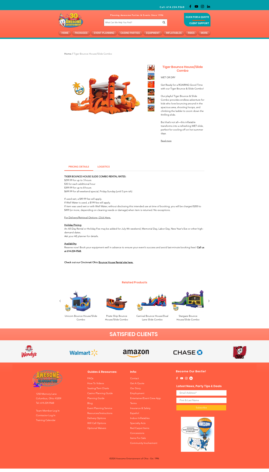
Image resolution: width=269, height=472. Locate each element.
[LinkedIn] (208, 6)
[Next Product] (209, 301)
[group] (134, 305)
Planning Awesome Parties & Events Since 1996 (136, 15)
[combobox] (135, 22)
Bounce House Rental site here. (116, 262)
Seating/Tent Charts (98, 388)
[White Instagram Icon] (186, 378)
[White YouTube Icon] (181, 378)
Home (67, 53)
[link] (78, 166)
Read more (166, 140)
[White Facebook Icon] (177, 378)
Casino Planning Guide (100, 393)
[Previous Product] (60, 301)
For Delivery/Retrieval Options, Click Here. (87, 217)
